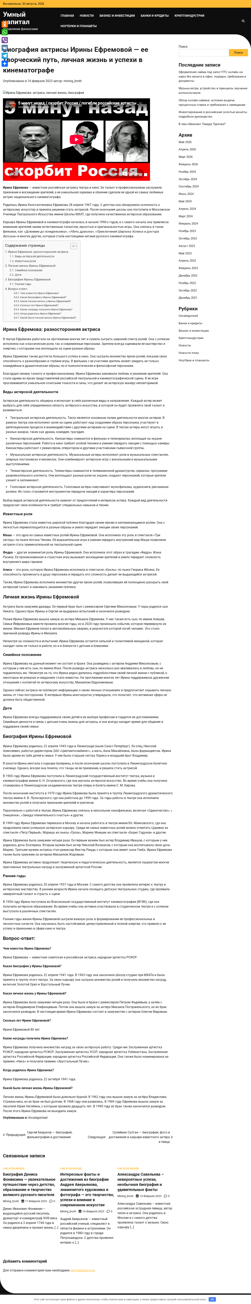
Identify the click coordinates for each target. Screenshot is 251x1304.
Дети (18, 275)
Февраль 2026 (188, 164)
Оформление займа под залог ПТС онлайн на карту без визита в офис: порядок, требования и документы (212, 76)
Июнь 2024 (186, 194)
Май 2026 (185, 142)
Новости (87, 15)
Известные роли (25, 261)
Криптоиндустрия (189, 15)
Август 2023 (187, 246)
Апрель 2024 (187, 209)
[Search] (243, 21)
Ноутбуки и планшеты (79, 26)
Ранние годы (23, 284)
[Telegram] (5, 56)
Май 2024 (185, 201)
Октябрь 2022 (188, 290)
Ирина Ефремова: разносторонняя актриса (38, 252)
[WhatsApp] (5, 32)
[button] (71, 246)
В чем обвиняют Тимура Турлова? (202, 124)
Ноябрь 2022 (187, 283)
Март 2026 (186, 157)
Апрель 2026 (187, 149)
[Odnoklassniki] (5, 24)
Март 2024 (186, 216)
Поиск (183, 46)
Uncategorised (37, 1118)
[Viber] (5, 40)
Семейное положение (28, 270)
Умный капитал (16, 18)
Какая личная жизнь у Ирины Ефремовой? (45, 301)
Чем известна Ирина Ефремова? (39, 293)
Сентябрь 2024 (189, 186)
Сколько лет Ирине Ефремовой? (39, 305)
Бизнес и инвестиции (117, 15)
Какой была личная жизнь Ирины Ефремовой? (48, 317)
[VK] (5, 48)
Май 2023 (185, 253)
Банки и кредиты (155, 15)
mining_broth (73, 81)
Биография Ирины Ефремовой (29, 279)
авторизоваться (83, 1270)
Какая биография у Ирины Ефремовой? (43, 297)
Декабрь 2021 (188, 298)
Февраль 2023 (188, 268)
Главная (67, 15)
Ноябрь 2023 (187, 231)
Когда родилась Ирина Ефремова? (40, 313)
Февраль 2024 (188, 223)
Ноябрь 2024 (187, 172)
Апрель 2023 (187, 260)
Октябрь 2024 (188, 179)
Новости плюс (189, 353)
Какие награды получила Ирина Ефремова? (46, 309)
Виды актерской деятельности (34, 256)
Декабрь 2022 (188, 275)
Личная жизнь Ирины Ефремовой (31, 266)
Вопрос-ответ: (18, 289)
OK (212, 1299)
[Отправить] (5, 64)
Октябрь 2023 (188, 238)
